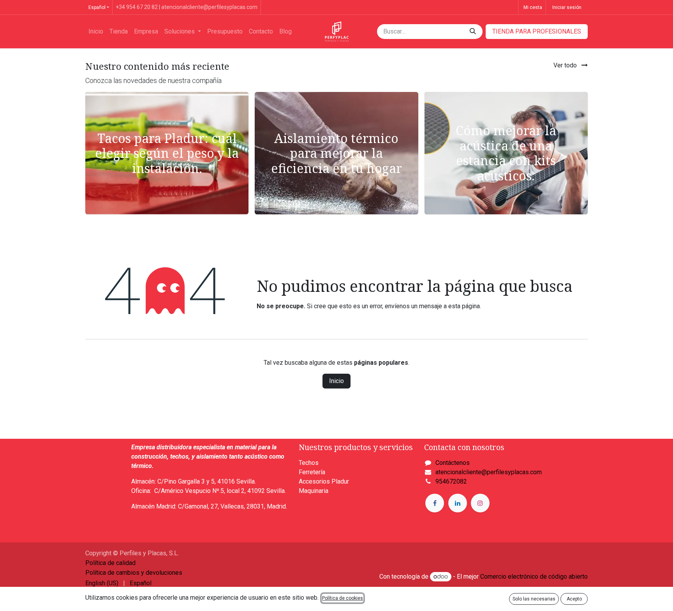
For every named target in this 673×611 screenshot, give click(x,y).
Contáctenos (452, 462)
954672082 (451, 481)
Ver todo (565, 65)
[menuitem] (95, 31)
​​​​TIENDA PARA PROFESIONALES (536, 31)
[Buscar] (473, 31)
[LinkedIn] (457, 503)
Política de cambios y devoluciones (133, 572)
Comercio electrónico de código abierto (534, 576)
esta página (464, 306)
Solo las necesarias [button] (534, 599)
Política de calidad (110, 563)
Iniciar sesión (566, 7)
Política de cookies (342, 598)
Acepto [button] (574, 599)
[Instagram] (480, 503)
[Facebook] (434, 503)
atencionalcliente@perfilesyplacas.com (488, 472)
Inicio (336, 381)
